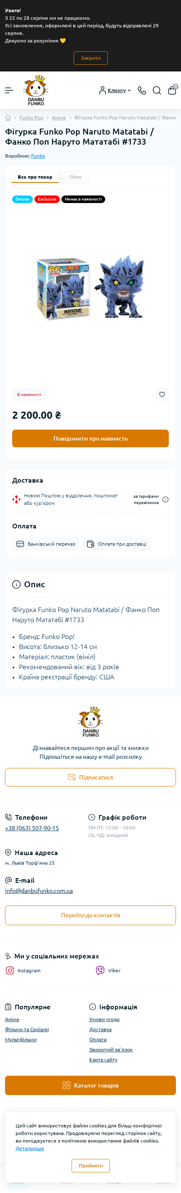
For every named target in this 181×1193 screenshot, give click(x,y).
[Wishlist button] (162, 394)
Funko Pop (31, 117)
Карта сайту (103, 1059)
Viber (114, 970)
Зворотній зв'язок (111, 1049)
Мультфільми (21, 1039)
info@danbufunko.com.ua (39, 890)
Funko (38, 155)
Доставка (100, 1029)
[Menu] (9, 90)
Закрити (91, 58)
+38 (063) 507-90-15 (32, 828)
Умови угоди (104, 1019)
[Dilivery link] (165, 500)
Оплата (97, 1039)
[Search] (157, 90)
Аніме (59, 117)
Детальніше (30, 1148)
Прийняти (91, 1165)
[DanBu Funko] (90, 721)
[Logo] (36, 90)
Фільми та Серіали (27, 1029)
